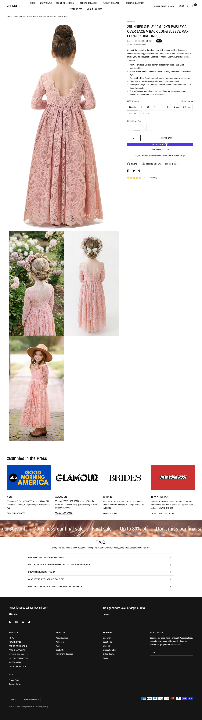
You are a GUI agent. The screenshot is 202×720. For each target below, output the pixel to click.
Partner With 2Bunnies (64, 653)
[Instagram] (18, 622)
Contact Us (60, 649)
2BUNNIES (13, 6)
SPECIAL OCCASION (88, 3)
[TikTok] (31, 622)
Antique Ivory (149, 127)
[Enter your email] (190, 652)
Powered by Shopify (41, 707)
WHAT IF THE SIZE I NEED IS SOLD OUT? (47, 579)
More (11, 675)
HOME (32, 3)
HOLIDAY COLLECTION (135, 3)
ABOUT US (61, 633)
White (130, 127)
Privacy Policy (14, 679)
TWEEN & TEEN (76, 9)
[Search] (188, 6)
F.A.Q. (105, 657)
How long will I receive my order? (46, 557)
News (58, 645)
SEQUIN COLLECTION (65, 3)
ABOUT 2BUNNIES (94, 9)
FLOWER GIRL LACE (111, 3)
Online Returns (108, 653)
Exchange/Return (109, 649)
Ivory (143, 127)
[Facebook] (12, 622)
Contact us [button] (107, 614)
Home (8, 16)
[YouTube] (25, 622)
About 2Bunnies (62, 637)
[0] (193, 6)
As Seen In (60, 641)
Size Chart (107, 637)
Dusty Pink (137, 127)
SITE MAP (13, 633)
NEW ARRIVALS (46, 3)
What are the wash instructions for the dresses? (55, 586)
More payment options (160, 149)
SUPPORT (107, 633)
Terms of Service (15, 683)
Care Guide (107, 641)
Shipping (129, 44)
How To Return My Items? (41, 571)
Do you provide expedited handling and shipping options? (59, 564)
